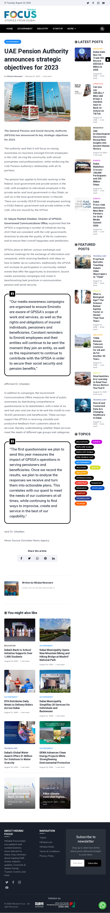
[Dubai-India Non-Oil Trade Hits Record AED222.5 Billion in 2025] (84, 63)
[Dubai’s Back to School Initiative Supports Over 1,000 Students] (19, 630)
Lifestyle (98, 84)
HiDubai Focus (18, 903)
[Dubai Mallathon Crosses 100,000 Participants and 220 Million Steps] (84, 176)
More (71, 28)
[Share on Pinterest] (45, 558)
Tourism (80, 503)
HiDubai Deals (47, 846)
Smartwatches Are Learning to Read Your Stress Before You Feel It (101, 382)
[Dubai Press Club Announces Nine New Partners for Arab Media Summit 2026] (84, 216)
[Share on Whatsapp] (37, 558)
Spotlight (97, 488)
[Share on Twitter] (29, 558)
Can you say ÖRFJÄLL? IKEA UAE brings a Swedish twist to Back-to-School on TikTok (98, 100)
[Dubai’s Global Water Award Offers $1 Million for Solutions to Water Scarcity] (19, 732)
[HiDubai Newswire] (11, 594)
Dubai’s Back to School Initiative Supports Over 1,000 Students (18, 653)
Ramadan (97, 483)
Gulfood (81, 467)
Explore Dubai (84, 447)
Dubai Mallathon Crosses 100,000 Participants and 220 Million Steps (99, 174)
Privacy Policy (47, 855)
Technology (11, 748)
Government (25, 28)
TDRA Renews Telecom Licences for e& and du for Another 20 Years (99, 348)
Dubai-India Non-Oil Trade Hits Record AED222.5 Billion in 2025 (99, 61)
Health (97, 291)
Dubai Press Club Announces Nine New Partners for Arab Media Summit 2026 (99, 213)
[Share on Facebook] (21, 558)
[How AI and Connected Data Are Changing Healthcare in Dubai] (84, 413)
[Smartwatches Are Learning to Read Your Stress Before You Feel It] (84, 383)
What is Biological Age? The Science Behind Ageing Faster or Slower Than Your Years (98, 307)
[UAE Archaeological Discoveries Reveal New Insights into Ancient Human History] (84, 141)
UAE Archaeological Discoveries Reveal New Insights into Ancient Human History (101, 140)
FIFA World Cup (84, 457)
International (84, 478)
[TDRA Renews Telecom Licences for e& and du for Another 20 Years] (84, 351)
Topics (43, 837)
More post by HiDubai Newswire (37, 588)
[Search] (102, 29)
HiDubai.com (46, 842)
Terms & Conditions (50, 851)
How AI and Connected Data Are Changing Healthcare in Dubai (99, 410)
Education (10, 646)
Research (98, 128)
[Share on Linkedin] (53, 558)
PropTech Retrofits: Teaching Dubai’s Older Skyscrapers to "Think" (100, 268)
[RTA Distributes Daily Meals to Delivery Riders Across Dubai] (19, 681)
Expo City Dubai (84, 452)
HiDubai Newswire (14, 76)
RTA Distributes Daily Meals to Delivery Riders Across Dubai (18, 704)
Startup (58, 28)
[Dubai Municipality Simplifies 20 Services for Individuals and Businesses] (55, 681)
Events (97, 160)
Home (10, 28)
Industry (42, 28)
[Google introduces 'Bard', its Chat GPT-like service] (19, 793)
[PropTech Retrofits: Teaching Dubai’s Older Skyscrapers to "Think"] (84, 270)
